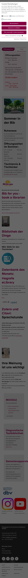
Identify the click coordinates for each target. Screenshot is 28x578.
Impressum (16, 39)
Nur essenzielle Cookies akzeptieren (14, 32)
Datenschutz (23, 39)
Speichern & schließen (14, 28)
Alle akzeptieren (14, 23)
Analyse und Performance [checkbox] (18, 16)
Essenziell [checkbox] (6, 16)
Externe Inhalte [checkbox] (7, 19)
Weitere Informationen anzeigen (13, 35)
